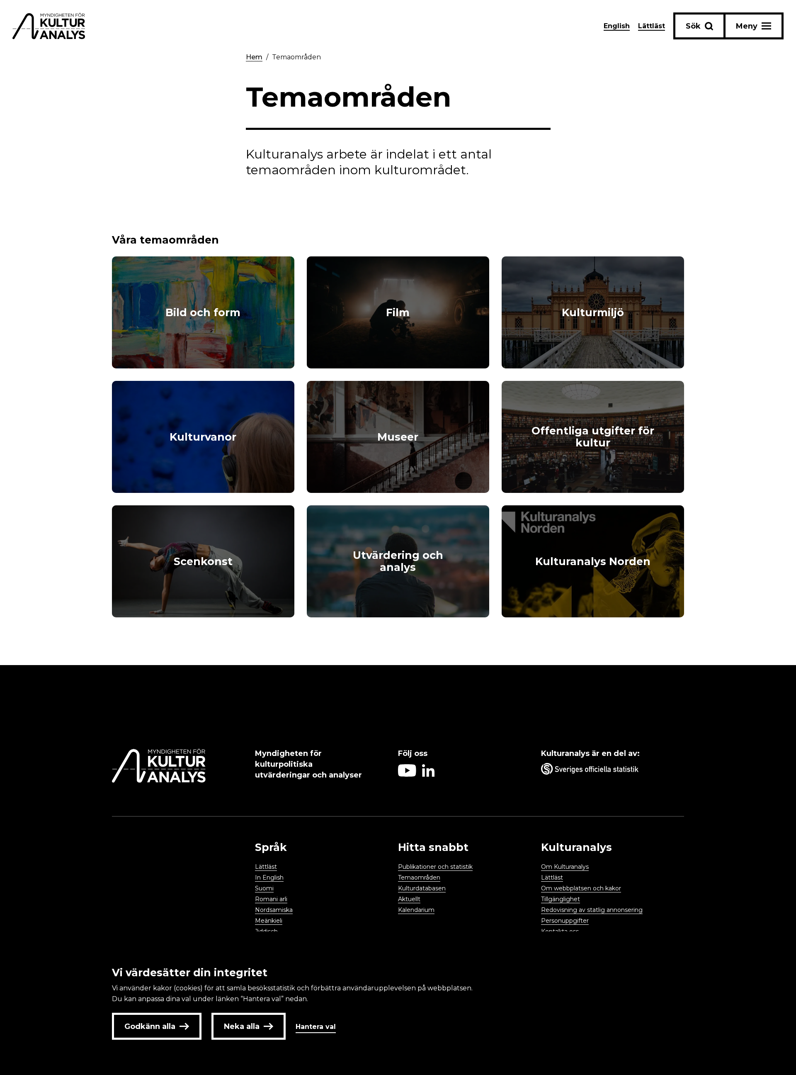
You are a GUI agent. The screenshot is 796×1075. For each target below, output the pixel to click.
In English (269, 877)
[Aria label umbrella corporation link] (608, 770)
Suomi (264, 888)
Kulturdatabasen (422, 888)
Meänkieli (268, 920)
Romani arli (271, 899)
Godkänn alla (149, 1026)
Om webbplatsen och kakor (581, 888)
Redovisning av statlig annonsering (592, 910)
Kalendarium (416, 910)
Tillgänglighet (560, 899)
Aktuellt (409, 899)
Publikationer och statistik (435, 866)
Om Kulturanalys (565, 866)
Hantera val (316, 1027)
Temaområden (296, 57)
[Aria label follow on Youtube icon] (407, 774)
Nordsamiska (274, 910)
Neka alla (242, 1026)
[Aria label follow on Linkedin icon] (428, 774)
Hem (254, 57)
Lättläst (651, 26)
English (617, 26)
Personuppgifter (565, 920)
